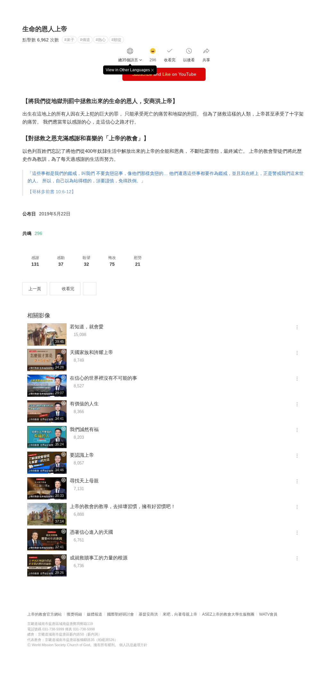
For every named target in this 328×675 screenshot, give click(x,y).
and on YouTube (164, 74)
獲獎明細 (74, 614)
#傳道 (85, 40)
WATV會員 (268, 614)
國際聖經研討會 (120, 614)
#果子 (69, 40)
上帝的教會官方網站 (44, 614)
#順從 (116, 40)
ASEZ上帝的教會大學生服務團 (228, 614)
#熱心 (101, 40)
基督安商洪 (148, 614)
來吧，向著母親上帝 (180, 614)
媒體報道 (94, 614)
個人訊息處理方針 (133, 645)
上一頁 (35, 288)
